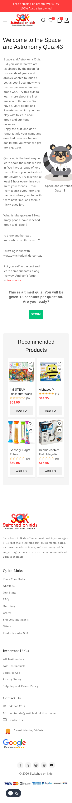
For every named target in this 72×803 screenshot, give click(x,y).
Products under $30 (15, 633)
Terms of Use (11, 672)
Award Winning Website (29, 730)
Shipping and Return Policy (20, 686)
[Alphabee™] (50, 372)
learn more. (14, 280)
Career (7, 612)
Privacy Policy (12, 679)
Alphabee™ (47, 389)
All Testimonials (13, 659)
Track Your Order (14, 579)
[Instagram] (36, 765)
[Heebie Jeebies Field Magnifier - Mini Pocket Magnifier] (50, 432)
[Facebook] (20, 765)
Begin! (36, 314)
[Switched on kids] (22, 20)
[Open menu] (5, 20)
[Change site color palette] (13, 793)
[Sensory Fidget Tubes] (21, 432)
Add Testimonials (14, 665)
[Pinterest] (44, 765)
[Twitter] (28, 765)
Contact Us (16, 720)
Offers (7, 626)
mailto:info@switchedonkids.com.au (32, 713)
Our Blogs (9, 592)
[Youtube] (52, 765)
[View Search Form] (43, 20)
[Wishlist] (30, 362)
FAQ (6, 599)
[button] (21, 410)
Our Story (9, 606)
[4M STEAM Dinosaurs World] (21, 372)
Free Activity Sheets (16, 619)
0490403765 (17, 706)
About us (9, 585)
